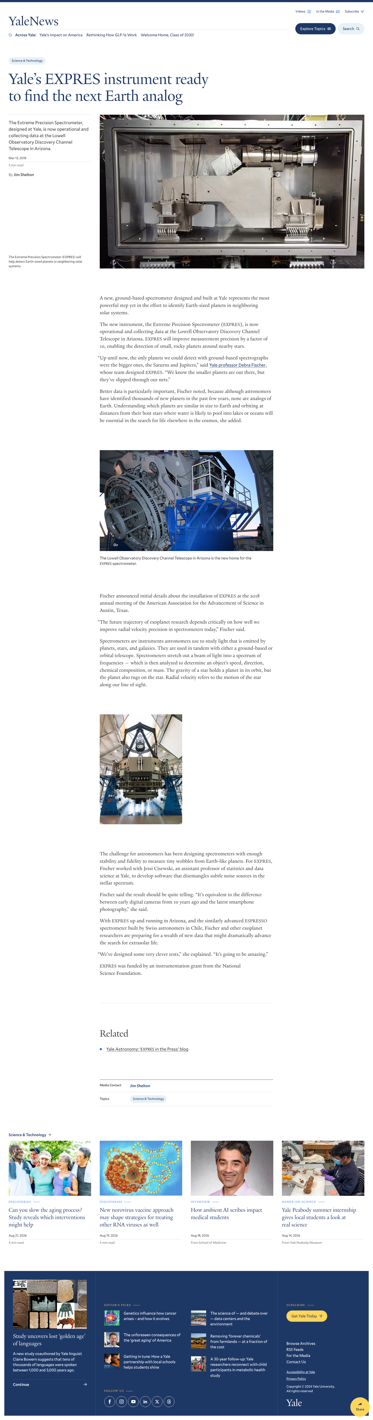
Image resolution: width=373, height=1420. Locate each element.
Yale (294, 1403)
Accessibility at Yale (300, 1372)
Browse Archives (300, 1343)
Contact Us (296, 1361)
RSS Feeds (294, 1349)
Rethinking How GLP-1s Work (111, 34)
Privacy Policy (296, 1379)
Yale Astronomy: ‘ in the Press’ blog (147, 1049)
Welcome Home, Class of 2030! (167, 34)
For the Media (298, 1355)
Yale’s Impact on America (61, 34)
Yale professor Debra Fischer (237, 365)
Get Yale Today (304, 1315)
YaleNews (33, 22)
